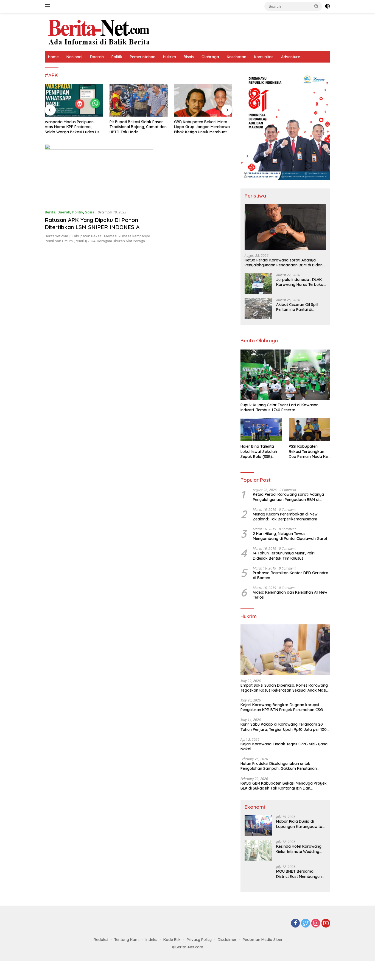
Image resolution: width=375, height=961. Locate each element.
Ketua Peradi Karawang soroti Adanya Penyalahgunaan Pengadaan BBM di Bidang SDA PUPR (285, 262)
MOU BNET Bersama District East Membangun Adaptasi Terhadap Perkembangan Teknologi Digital (299, 874)
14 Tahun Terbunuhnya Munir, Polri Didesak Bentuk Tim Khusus (284, 555)
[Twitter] (305, 923)
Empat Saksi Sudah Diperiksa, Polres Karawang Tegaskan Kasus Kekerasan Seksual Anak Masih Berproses (284, 688)
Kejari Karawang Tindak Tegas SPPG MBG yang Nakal (284, 746)
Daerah (97, 56)
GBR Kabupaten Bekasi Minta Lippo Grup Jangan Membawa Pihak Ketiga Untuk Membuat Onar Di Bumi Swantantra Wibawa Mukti (202, 126)
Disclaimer (227, 939)
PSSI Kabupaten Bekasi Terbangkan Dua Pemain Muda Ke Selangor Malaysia (308, 451)
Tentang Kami (126, 939)
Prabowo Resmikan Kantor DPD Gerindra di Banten (290, 575)
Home (53, 56)
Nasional (74, 56)
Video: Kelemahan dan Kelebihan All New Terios (290, 595)
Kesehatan (236, 56)
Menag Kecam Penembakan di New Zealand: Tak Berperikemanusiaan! (285, 517)
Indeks (151, 939)
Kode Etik (172, 939)
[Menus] (48, 6)
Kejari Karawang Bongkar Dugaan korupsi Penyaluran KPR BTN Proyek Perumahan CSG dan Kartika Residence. (281, 707)
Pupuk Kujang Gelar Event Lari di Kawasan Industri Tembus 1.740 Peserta (279, 407)
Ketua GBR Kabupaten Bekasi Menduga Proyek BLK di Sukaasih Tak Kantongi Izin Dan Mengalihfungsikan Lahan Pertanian (283, 786)
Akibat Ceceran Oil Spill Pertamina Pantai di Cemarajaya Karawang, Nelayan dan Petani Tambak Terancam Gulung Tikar (300, 307)
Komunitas (263, 56)
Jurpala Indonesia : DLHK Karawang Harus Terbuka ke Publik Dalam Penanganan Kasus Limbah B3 (301, 282)
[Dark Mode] (327, 6)
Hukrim (169, 56)
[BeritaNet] (99, 31)
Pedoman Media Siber (263, 939)
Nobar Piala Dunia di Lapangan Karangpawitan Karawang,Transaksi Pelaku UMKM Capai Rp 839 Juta (301, 824)
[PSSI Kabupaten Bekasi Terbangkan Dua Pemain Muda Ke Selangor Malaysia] (309, 429)
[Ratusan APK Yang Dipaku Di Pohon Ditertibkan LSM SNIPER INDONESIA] (99, 174)
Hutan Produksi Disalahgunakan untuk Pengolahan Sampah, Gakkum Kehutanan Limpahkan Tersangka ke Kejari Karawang (279, 766)
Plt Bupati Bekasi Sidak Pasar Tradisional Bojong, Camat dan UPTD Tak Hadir (138, 126)
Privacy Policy (199, 939)
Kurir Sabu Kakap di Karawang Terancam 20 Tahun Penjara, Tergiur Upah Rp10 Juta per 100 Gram (283, 727)
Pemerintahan (142, 56)
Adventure (290, 56)
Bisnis (189, 56)
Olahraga (210, 56)
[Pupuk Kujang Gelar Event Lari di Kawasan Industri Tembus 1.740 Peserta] (285, 375)
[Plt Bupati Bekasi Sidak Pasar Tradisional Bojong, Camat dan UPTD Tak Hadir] (139, 100)
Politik (116, 56)
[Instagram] (315, 923)
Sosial (90, 212)
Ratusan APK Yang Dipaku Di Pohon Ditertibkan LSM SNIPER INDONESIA (92, 223)
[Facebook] (295, 923)
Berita (50, 212)
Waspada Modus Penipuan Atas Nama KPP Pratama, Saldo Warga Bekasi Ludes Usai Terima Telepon (74, 126)
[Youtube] (325, 923)
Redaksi (101, 939)
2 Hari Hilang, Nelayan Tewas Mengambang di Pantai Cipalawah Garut (290, 536)
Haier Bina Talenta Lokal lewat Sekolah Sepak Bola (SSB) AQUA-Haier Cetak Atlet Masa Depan (258, 451)
